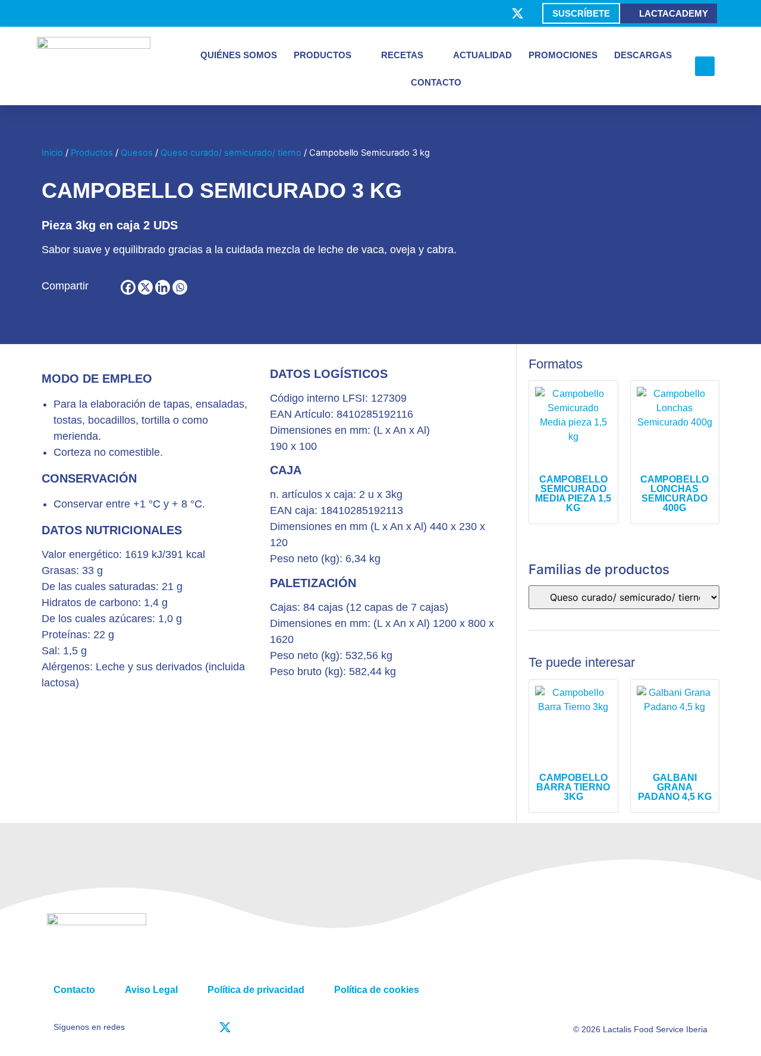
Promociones (563, 55)
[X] (145, 287)
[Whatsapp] (179, 287)
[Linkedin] (162, 287)
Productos (322, 55)
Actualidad (482, 55)
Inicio (52, 152)
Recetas (402, 55)
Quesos (137, 152)
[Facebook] (128, 287)
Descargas (643, 55)
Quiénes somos (238, 55)
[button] (705, 66)
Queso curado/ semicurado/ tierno (231, 152)
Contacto (436, 82)
